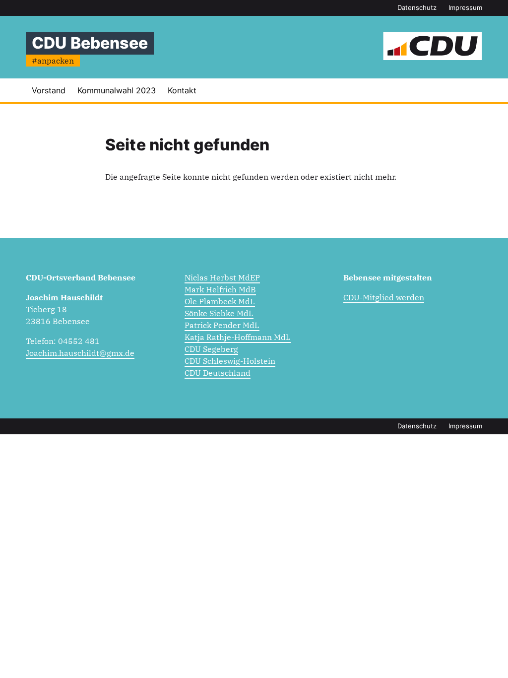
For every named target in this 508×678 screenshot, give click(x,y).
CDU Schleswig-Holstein (230, 361)
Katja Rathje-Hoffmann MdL (238, 337)
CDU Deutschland (218, 373)
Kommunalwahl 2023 (116, 90)
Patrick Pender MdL (222, 325)
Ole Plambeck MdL (220, 301)
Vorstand (48, 90)
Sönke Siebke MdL (219, 313)
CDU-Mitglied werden (383, 297)
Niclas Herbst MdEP (222, 277)
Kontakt (182, 90)
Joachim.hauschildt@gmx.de (80, 353)
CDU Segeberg (211, 349)
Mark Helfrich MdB (220, 289)
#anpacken (53, 61)
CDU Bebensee (90, 43)
